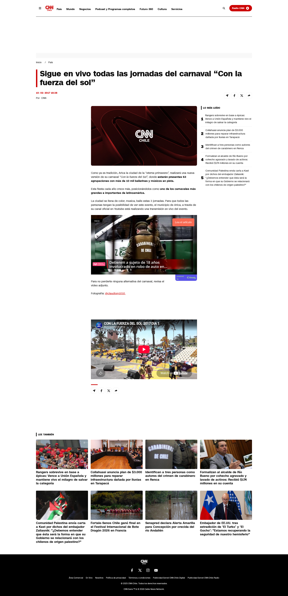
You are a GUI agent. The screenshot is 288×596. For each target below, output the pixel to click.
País (59, 9)
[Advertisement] (61, 297)
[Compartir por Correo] (227, 95)
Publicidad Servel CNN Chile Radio (203, 577)
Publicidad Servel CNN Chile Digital (169, 577)
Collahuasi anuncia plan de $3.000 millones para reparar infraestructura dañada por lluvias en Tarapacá (225, 133)
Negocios (85, 9)
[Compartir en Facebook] (234, 95)
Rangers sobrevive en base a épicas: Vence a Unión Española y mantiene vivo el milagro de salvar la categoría (228, 119)
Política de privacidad (116, 577)
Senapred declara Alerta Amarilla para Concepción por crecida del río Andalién (170, 527)
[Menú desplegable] (40, 8)
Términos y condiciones (139, 577)
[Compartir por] (249, 95)
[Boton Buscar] (224, 8)
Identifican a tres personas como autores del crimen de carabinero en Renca (228, 146)
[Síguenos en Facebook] (132, 570)
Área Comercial (76, 577)
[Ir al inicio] (49, 8)
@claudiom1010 (115, 293)
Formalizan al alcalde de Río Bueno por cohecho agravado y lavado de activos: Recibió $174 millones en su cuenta (227, 159)
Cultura (162, 9)
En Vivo (89, 577)
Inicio (39, 62)
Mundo (70, 9)
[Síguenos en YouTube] (156, 570)
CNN (43, 98)
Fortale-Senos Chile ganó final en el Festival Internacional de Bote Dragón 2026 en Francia (115, 527)
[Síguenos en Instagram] (148, 570)
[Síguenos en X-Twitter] (140, 570)
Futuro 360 (146, 9)
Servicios (176, 9)
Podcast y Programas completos (115, 9)
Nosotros (99, 577)
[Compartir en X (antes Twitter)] (242, 95)
